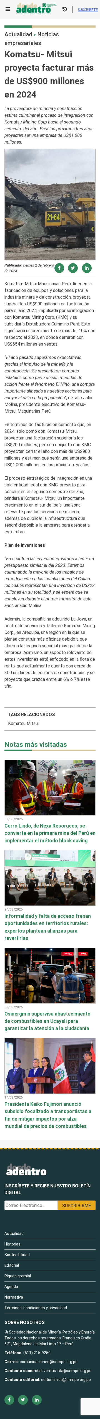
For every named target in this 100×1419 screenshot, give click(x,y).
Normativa (13, 1297)
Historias (12, 1244)
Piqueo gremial (17, 1276)
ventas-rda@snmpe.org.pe (67, 1370)
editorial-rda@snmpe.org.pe (66, 1379)
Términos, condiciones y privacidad (35, 1308)
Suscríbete (88, 10)
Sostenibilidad (17, 1254)
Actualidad (18, 34)
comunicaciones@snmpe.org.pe (49, 1361)
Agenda (11, 1286)
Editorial (11, 1265)
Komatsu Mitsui (23, 723)
